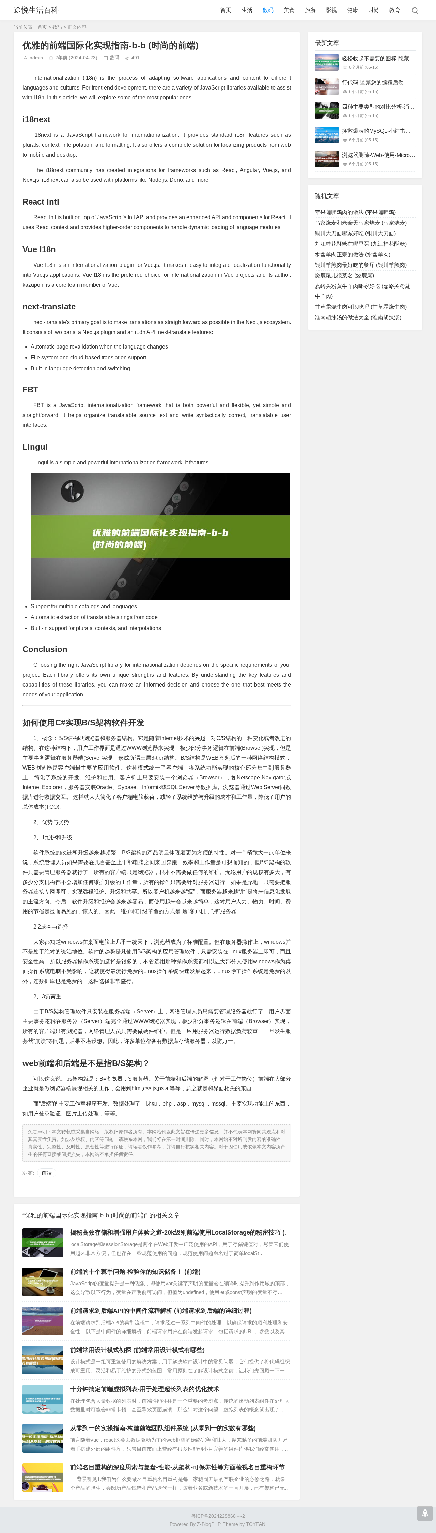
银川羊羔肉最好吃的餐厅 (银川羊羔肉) (361, 265)
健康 (352, 10)
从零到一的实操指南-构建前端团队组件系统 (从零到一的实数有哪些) (163, 1428)
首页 (225, 10)
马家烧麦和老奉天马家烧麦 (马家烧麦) (361, 223)
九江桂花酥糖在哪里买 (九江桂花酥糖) (361, 244)
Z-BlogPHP (208, 1524)
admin (36, 57)
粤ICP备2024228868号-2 (218, 1516)
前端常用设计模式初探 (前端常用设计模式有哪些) (137, 1349)
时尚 (373, 10)
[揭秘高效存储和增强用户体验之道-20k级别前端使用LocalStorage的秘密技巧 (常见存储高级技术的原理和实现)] (42, 1242)
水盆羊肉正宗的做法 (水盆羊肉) (352, 254)
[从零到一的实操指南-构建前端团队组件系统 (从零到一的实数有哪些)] (42, 1438)
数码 (268, 10)
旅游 (310, 10)
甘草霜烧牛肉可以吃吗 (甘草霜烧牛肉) (361, 307)
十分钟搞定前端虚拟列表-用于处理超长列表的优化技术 (144, 1389)
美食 (289, 10)
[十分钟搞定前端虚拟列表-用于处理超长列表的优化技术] (42, 1399)
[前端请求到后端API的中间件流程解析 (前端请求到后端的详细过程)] (42, 1321)
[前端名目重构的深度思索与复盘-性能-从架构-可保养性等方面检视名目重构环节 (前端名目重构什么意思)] (42, 1477)
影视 (331, 10)
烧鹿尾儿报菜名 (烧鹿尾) (344, 275)
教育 (394, 10)
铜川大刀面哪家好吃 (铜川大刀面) (355, 233)
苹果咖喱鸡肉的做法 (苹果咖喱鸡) (355, 212)
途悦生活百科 (36, 10)
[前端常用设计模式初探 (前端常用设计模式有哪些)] (42, 1360)
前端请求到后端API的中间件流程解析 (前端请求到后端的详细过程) (161, 1310)
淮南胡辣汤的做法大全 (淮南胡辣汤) (358, 317)
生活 (247, 10)
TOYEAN (255, 1524)
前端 (47, 1173)
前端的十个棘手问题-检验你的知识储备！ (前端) (135, 1271)
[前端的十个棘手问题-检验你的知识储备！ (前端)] (42, 1282)
